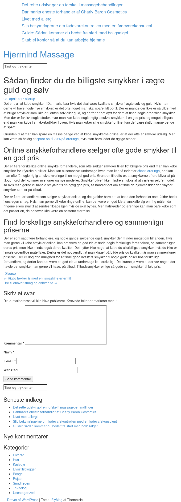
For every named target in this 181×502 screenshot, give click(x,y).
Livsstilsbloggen (25, 469)
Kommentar (14, 343)
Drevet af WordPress (23, 499)
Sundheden (21, 483)
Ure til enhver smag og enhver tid (31, 282)
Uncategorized (24, 492)
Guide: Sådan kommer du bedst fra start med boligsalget (75, 32)
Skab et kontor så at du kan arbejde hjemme (63, 39)
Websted (11, 370)
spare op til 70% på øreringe (58, 138)
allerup (30, 98)
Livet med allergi (37, 19)
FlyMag (56, 499)
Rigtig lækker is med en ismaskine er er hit (37, 278)
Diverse (10, 273)
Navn (9, 352)
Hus (16, 459)
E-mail (10, 361)
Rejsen (18, 478)
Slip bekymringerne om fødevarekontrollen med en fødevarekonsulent (87, 25)
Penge (18, 473)
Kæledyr (19, 464)
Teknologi (20, 488)
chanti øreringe (148, 170)
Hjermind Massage (39, 54)
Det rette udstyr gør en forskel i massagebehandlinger (72, 4)
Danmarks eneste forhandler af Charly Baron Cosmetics (74, 11)
